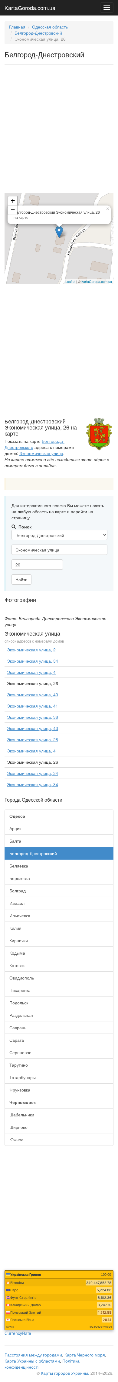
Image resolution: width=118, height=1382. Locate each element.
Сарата (16, 1040)
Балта (15, 841)
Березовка (19, 878)
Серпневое (20, 1052)
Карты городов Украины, (65, 1373)
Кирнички (18, 940)
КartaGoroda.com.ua (96, 281)
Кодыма (17, 953)
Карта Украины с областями (32, 1361)
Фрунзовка (19, 1090)
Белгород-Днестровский (38, 33)
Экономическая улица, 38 (32, 717)
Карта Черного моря (84, 1355)
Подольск (18, 1003)
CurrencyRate (18, 1333)
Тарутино (18, 1065)
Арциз (15, 828)
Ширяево (18, 1127)
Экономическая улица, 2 (31, 650)
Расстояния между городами (33, 1355)
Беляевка (18, 866)
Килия (15, 928)
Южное (16, 1139)
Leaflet (70, 281)
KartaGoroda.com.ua (30, 6)
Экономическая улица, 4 (31, 672)
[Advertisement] (59, 130)
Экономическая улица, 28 (32, 739)
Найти (21, 579)
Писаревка (20, 990)
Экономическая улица (41, 453)
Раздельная (21, 1015)
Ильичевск (19, 915)
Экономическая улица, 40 (32, 694)
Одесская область (50, 27)
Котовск (17, 965)
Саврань (17, 1027)
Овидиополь (21, 978)
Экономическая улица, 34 (32, 661)
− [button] (13, 210)
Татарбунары (22, 1077)
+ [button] (13, 201)
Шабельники (21, 1115)
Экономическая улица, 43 (32, 728)
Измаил (17, 903)
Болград (17, 891)
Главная (17, 27)
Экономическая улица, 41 (32, 706)
